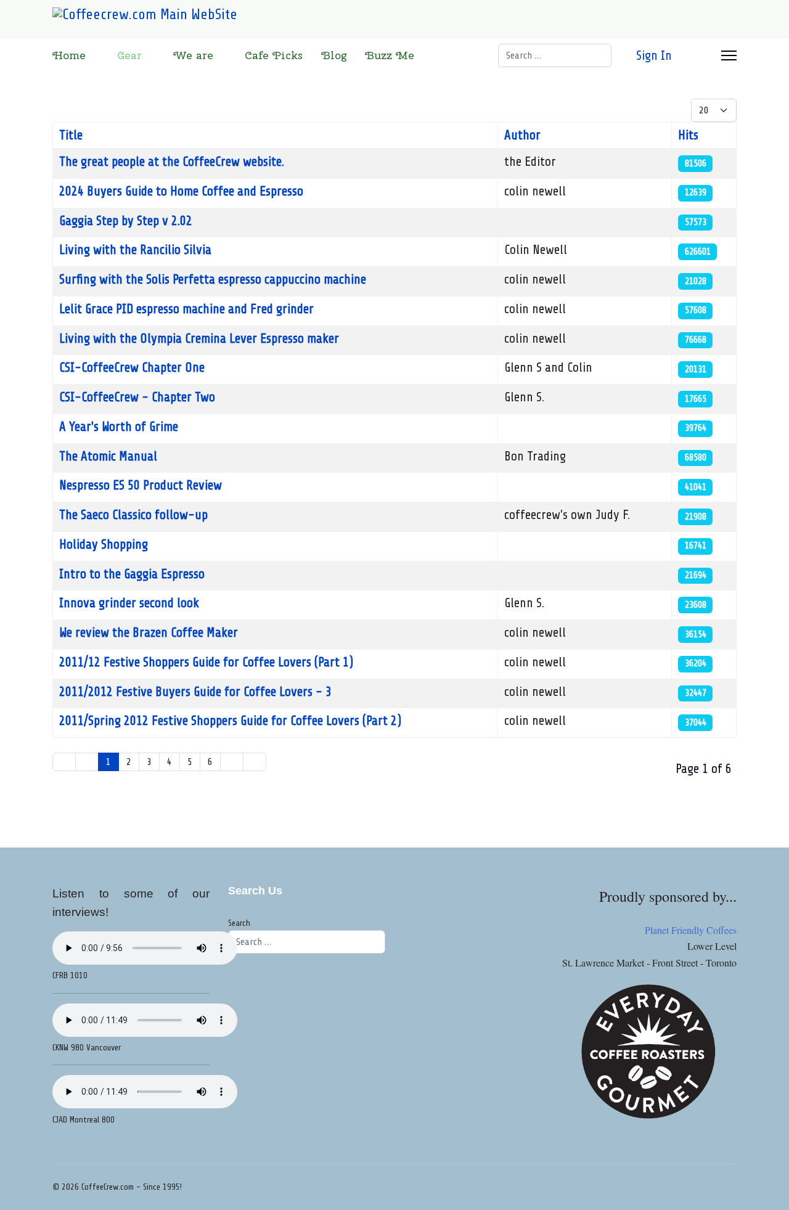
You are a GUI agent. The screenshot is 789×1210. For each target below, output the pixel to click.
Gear (129, 55)
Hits (688, 135)
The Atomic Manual (108, 456)
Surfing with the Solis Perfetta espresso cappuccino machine (212, 279)
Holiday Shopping (103, 544)
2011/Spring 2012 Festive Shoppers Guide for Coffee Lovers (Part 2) (230, 720)
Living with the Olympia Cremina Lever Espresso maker (199, 338)
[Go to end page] (254, 762)
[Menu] (729, 55)
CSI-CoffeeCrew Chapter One (132, 367)
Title (71, 135)
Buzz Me (389, 55)
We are (193, 55)
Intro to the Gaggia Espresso (132, 573)
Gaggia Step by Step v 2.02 (125, 220)
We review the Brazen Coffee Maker (148, 632)
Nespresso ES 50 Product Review (140, 485)
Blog (333, 55)
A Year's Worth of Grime (118, 426)
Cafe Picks (274, 55)
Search (239, 923)
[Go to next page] (231, 762)
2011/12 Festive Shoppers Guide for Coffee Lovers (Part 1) (206, 662)
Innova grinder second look (129, 602)
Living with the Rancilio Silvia (135, 249)
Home (69, 55)
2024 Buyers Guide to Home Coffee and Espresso (181, 191)
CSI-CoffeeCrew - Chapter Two (137, 397)
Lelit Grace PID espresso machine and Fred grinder (186, 308)
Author (522, 135)
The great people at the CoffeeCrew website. (171, 161)
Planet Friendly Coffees (691, 929)
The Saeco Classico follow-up (133, 514)
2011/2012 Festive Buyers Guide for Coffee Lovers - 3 (195, 691)
